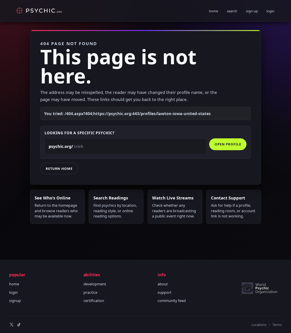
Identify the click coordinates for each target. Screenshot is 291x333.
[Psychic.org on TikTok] (18, 324)
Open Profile (228, 144)
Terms (277, 324)
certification (93, 300)
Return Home (59, 168)
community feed (172, 300)
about (163, 284)
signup (15, 300)
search (232, 11)
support (164, 292)
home (213, 11)
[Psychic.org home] (261, 288)
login (270, 11)
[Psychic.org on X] (11, 324)
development (94, 284)
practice (90, 292)
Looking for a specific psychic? (80, 132)
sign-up (252, 11)
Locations (258, 324)
